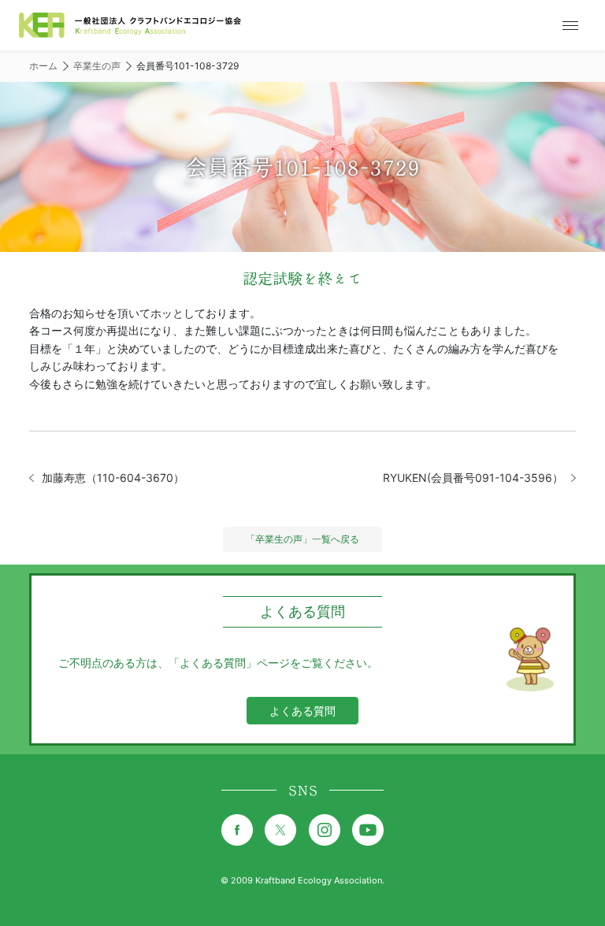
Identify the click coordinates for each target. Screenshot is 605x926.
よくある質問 (302, 710)
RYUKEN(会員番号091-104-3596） (473, 477)
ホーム (43, 66)
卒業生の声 (97, 66)
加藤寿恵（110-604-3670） (113, 477)
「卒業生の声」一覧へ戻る (302, 539)
